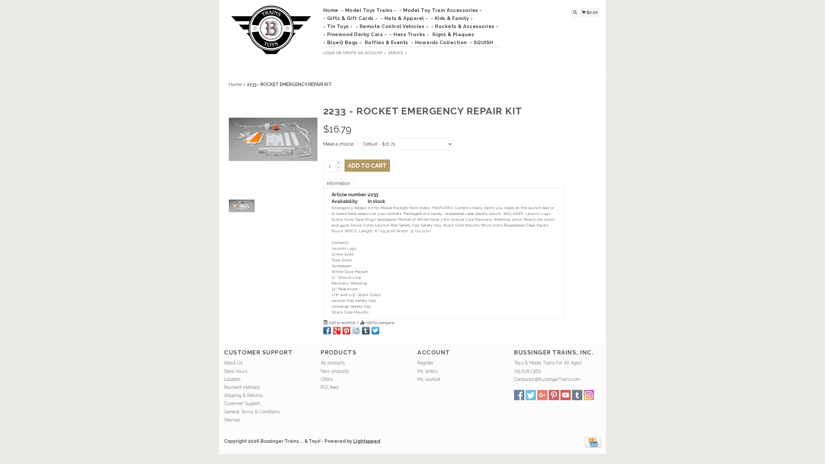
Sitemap (232, 419)
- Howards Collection (439, 42)
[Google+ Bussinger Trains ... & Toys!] (542, 395)
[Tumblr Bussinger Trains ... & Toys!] (577, 395)
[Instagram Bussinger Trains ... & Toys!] (589, 395)
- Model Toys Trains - (369, 10)
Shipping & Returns (243, 395)
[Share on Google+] (337, 330)
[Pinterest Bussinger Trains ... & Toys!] (554, 395)
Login (329, 53)
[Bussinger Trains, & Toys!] (271, 36)
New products (335, 371)
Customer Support (242, 403)
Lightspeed (366, 441)
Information (338, 183)
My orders (427, 371)
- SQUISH (481, 42)
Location (232, 379)
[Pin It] (346, 330)
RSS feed (329, 387)
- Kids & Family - (452, 18)
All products (333, 362)
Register (425, 362)
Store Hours (235, 371)
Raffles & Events (386, 42)
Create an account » (364, 53)
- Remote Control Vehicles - (392, 26)
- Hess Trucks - (409, 34)
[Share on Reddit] (356, 330)
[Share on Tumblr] (366, 330)
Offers (327, 379)
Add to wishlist (341, 322)
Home (330, 10)
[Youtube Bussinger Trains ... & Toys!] (565, 395)
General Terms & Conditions (252, 411)
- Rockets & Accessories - (465, 26)
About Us (233, 362)
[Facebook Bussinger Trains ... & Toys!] (519, 395)
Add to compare (379, 322)
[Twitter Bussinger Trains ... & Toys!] (531, 395)
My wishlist (428, 379)
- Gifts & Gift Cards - (350, 18)
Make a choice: (340, 144)
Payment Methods (242, 387)
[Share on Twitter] (375, 330)
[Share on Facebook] (327, 330)
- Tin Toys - (338, 26)
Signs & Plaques (453, 34)
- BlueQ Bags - (342, 42)
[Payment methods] (593, 442)
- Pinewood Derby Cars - (355, 34)
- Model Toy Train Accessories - (440, 10)
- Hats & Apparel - (404, 18)
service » (397, 53)
